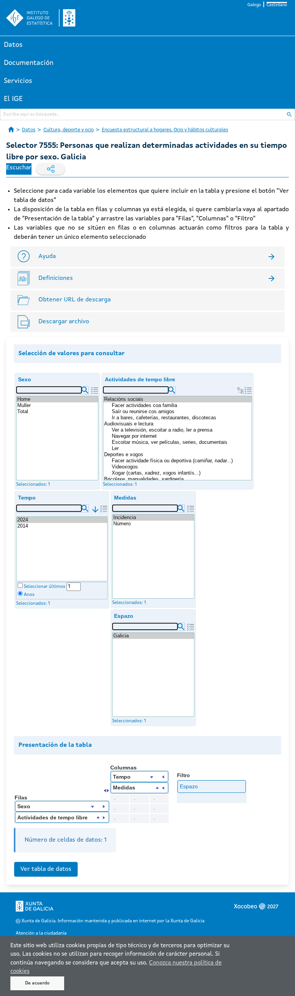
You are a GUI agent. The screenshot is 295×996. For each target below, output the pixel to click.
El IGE (13, 99)
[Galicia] (153, 636)
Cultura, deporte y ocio (68, 129)
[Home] (57, 399)
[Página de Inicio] (11, 129)
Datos (13, 44)
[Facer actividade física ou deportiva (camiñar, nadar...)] (181, 461)
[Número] (153, 524)
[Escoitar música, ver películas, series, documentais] (181, 442)
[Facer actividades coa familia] (181, 405)
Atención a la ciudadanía (41, 933)
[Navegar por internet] (181, 436)
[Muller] (57, 405)
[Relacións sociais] (177, 399)
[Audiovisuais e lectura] (177, 424)
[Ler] (181, 448)
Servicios (18, 81)
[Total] (57, 412)
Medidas (125, 498)
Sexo (24, 379)
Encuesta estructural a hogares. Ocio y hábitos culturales (165, 129)
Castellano (277, 5)
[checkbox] (20, 585)
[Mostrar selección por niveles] (240, 390)
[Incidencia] (153, 518)
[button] (84, 390)
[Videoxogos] (181, 467)
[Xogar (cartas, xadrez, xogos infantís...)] (181, 473)
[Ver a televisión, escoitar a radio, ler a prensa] (181, 430)
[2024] (62, 520)
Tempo (27, 498)
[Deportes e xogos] (177, 455)
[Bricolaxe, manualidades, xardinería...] (177, 479)
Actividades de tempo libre (140, 379)
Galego (254, 5)
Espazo (123, 616)
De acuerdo (37, 983)
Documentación (28, 63)
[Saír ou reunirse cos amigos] (181, 412)
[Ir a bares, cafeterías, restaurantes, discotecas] (181, 418)
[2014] (62, 526)
